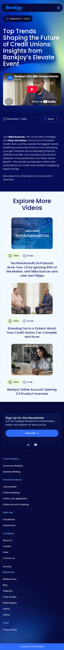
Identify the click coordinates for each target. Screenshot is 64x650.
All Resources (10, 579)
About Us (7, 540)
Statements (9, 525)
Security (7, 566)
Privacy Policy (10, 629)
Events (6, 608)
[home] (14, 8)
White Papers (10, 602)
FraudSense (9, 519)
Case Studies (10, 596)
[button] (58, 7)
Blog (5, 585)
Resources (15, 18)
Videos (6, 614)
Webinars (8, 590)
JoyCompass (10, 486)
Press (5, 552)
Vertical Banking (11, 492)
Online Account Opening (16, 504)
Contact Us (9, 558)
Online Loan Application (15, 498)
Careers (7, 546)
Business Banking (11, 471)
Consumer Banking (13, 465)
